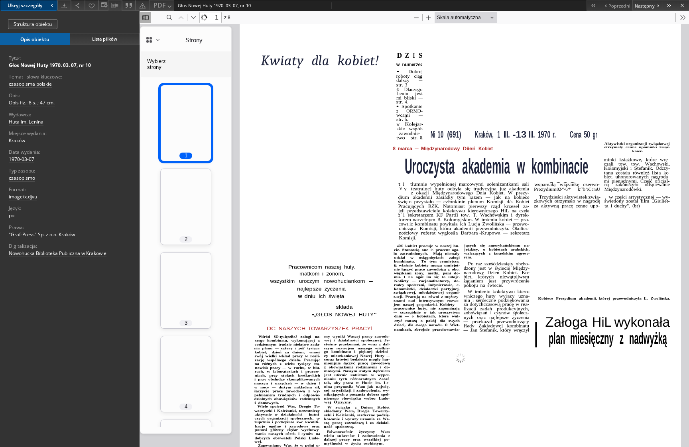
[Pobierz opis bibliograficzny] (115, 5)
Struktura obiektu (33, 24)
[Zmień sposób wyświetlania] (103, 5)
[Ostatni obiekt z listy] (669, 5)
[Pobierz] (64, 5)
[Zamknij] (682, 5)
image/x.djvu (23, 196)
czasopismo (22, 177)
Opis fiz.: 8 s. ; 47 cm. (32, 102)
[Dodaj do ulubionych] (91, 5)
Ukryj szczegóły (25, 5)
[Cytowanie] (129, 5)
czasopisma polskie (30, 83)
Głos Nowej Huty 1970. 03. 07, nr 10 (50, 65)
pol (12, 215)
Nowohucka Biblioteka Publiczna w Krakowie (57, 253)
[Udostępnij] (78, 5)
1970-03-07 (21, 159)
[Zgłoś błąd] (142, 5)
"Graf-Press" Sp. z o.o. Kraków (42, 234)
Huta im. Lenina (26, 121)
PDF (160, 5)
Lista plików (104, 39)
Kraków (17, 140)
